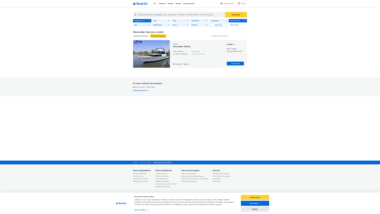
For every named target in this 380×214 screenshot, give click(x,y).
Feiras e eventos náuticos (221, 176)
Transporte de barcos (140, 181)
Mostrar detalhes (140, 210)
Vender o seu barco (162, 176)
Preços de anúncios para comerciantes (194, 179)
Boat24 (135, 162)
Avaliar (178, 3)
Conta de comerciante (189, 181)
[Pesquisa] (155, 3)
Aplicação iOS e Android (221, 173)
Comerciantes (188, 3)
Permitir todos (255, 197)
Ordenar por (216, 36)
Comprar (162, 3)
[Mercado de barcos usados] (140, 3)
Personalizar (254, 203)
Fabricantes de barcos (140, 179)
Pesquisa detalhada (139, 173)
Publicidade (217, 179)
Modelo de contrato (162, 181)
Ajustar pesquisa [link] (139, 90)
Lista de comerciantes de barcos (192, 176)
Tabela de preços (161, 173)
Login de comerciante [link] (188, 173)
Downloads (216, 181)
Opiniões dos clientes (162, 186)
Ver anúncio (235, 63)
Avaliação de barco (161, 179)
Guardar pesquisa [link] (159, 36)
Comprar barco (138, 176)
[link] (149, 20)
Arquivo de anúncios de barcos (166, 184)
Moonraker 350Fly (181, 46)
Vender (170, 3)
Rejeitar (255, 209)
